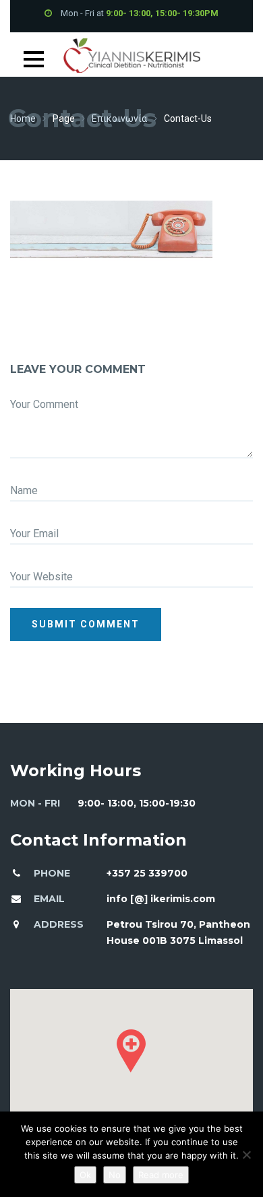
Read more (160, 1174)
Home (23, 118)
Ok (85, 1174)
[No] (246, 1154)
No (115, 1174)
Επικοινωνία (119, 118)
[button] (131, 1051)
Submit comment (86, 624)
